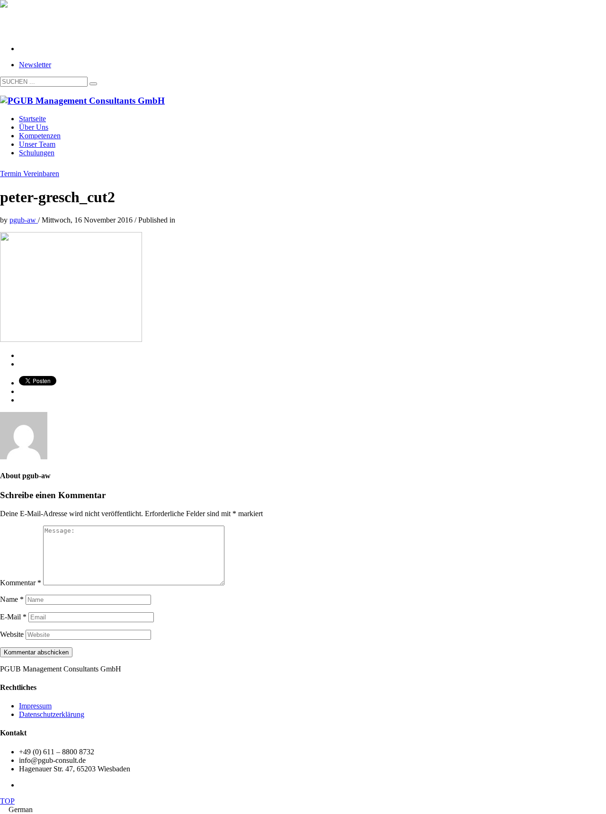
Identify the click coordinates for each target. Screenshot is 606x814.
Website (12, 634)
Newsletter (35, 65)
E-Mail (13, 617)
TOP (7, 801)
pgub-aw (23, 220)
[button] (303, 809)
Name (12, 599)
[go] (93, 83)
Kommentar (20, 583)
